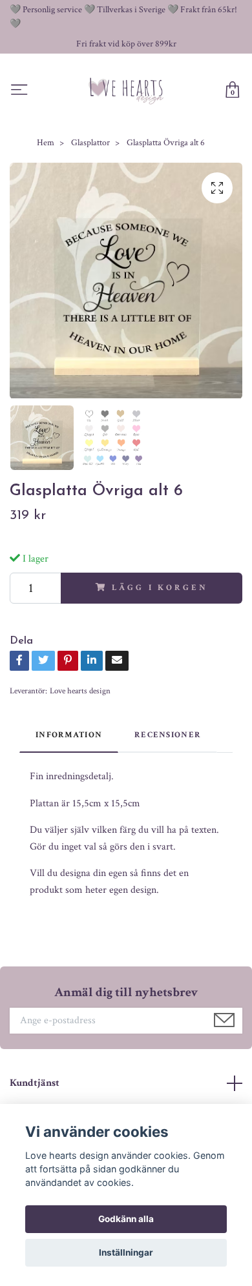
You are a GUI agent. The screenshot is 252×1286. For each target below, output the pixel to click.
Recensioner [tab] (167, 735)
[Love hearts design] (126, 90)
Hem (45, 142)
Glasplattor (90, 142)
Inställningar (126, 1252)
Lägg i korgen (159, 587)
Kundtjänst (34, 1083)
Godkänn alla (126, 1219)
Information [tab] (69, 735)
